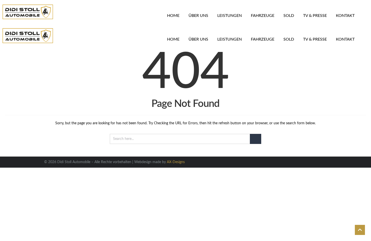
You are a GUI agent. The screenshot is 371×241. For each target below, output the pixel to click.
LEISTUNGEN (229, 16)
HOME (173, 16)
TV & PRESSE (315, 16)
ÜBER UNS (198, 16)
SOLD (288, 16)
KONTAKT (345, 16)
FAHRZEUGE (262, 16)
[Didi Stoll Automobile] (28, 12)
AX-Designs (176, 162)
